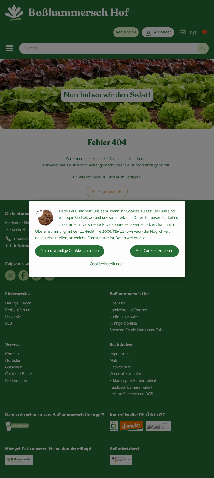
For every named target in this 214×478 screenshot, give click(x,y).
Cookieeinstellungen (107, 264)
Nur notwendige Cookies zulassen (70, 250)
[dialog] (107, 239)
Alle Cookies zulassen (154, 250)
